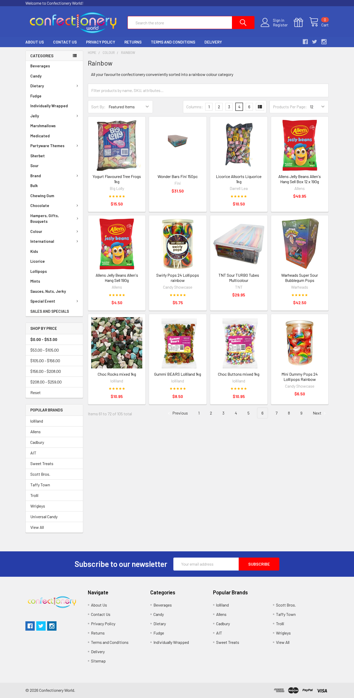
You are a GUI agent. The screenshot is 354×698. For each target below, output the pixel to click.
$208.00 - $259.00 (46, 381)
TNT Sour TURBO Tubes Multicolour (238, 278)
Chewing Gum (42, 195)
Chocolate (39, 205)
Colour (36, 231)
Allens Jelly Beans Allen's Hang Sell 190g (117, 278)
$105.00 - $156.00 (45, 360)
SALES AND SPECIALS (49, 311)
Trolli (34, 495)
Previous (180, 412)
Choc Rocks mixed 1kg (117, 374)
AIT (33, 452)
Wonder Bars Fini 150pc (178, 176)
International (42, 241)
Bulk (34, 185)
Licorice (37, 261)
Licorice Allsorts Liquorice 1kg (238, 179)
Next (317, 412)
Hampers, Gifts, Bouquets (44, 218)
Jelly (34, 115)
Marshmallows (43, 125)
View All (37, 527)
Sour (34, 165)
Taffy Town (40, 484)
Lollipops (38, 271)
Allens (35, 431)
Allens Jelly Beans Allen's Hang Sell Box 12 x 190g (299, 179)
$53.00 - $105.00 (44, 349)
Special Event (42, 301)
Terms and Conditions (173, 42)
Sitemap (98, 660)
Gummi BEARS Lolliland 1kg (177, 374)
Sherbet (37, 155)
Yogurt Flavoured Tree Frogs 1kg (117, 179)
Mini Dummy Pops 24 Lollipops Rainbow (299, 377)
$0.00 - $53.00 (43, 339)
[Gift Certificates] (301, 22)
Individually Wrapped (49, 105)
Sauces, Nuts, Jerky (48, 291)
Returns (132, 42)
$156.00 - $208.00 (45, 371)
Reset (35, 392)
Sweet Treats (41, 463)
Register (280, 25)
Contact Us (65, 42)
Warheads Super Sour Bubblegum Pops (299, 278)
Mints (35, 281)
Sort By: (98, 106)
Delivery (213, 42)
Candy (35, 76)
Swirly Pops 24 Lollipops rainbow (177, 278)
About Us (34, 42)
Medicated (40, 135)
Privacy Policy (100, 42)
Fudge (35, 96)
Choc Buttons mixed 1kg (238, 374)
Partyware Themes (47, 145)
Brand (35, 175)
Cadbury (37, 442)
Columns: (194, 106)
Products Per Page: (290, 106)
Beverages (40, 65)
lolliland (36, 420)
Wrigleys (37, 505)
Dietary (37, 85)
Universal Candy (44, 516)
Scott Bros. (40, 474)
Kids (34, 251)
